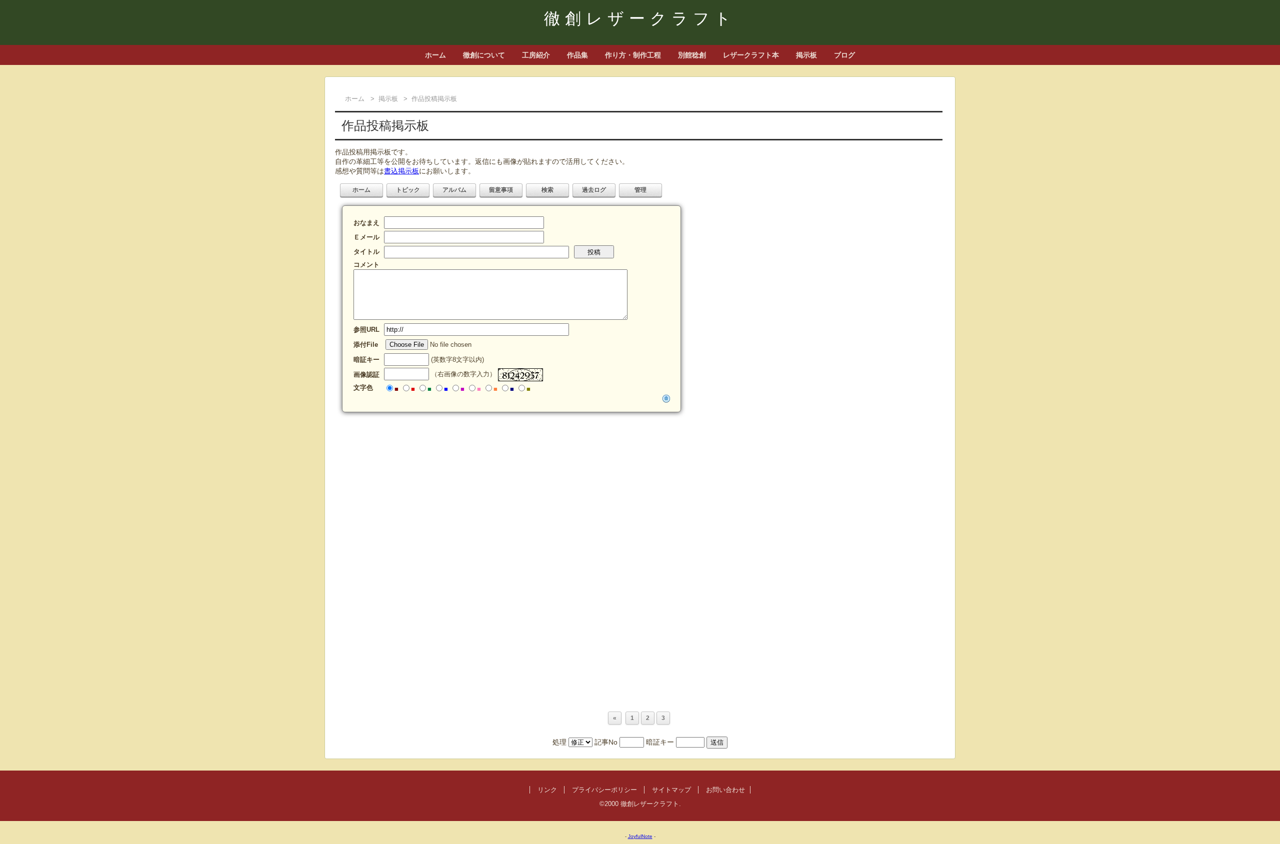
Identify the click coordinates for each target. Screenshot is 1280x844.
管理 (640, 189)
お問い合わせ (725, 790)
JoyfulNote (640, 836)
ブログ (844, 55)
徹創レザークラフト (640, 18)
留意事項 (501, 189)
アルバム (454, 189)
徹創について (484, 55)
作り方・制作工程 (633, 55)
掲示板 (806, 55)
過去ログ (594, 189)
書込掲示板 (401, 171)
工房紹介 (536, 55)
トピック (408, 189)
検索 (548, 189)
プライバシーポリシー (604, 790)
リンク (547, 790)
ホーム (435, 55)
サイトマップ (671, 790)
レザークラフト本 (751, 55)
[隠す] (667, 398)
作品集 (577, 55)
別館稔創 (692, 55)
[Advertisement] (635, 490)
